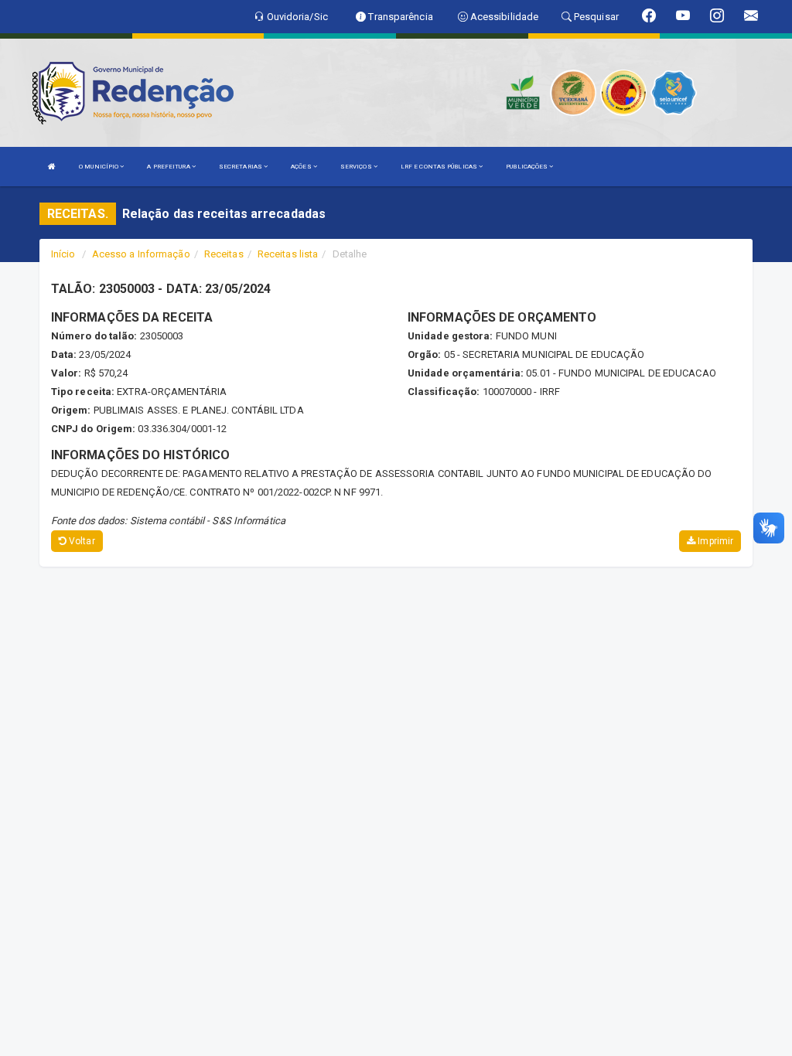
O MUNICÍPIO (99, 166)
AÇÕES (302, 166)
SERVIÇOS (357, 166)
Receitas (224, 254)
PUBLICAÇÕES (527, 166)
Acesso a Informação (141, 254)
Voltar (81, 541)
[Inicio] (51, 166)
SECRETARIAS (241, 166)
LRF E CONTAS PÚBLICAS (440, 166)
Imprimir (714, 541)
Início (63, 254)
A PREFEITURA (169, 166)
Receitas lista (288, 254)
